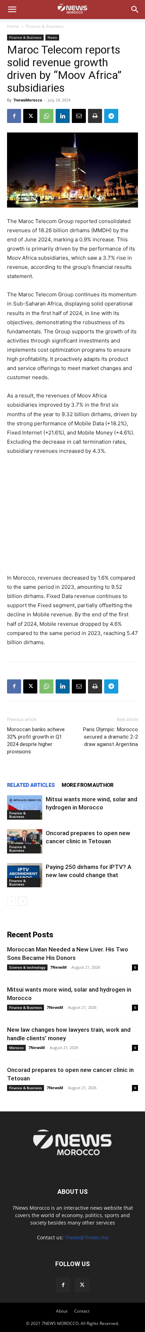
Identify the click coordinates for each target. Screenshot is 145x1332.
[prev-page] (11, 901)
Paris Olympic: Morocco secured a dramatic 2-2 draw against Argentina (110, 736)
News (52, 37)
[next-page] (22, 901)
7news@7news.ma (86, 1237)
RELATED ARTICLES (31, 785)
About (62, 1311)
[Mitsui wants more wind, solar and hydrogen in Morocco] (24, 807)
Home (13, 26)
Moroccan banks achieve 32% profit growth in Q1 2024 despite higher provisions (36, 740)
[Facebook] (14, 116)
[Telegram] (111, 116)
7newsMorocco (27, 100)
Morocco (16, 1047)
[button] (12, 9)
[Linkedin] (63, 116)
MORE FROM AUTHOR (87, 785)
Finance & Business (45, 26)
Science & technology (27, 967)
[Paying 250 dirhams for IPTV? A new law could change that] (24, 875)
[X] (30, 116)
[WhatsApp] (46, 116)
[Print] (95, 116)
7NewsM (58, 967)
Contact (81, 1311)
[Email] (79, 116)
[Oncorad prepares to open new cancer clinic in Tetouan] (24, 841)
